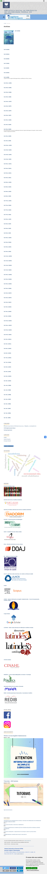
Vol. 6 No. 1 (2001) (7, 371)
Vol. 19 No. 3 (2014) (7, 168)
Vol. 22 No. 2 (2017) (7, 110)
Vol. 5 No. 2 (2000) (7, 376)
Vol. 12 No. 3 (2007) (7, 293)
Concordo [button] (29, 868)
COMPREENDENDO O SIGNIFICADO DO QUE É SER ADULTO (15, 834)
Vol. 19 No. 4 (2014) (7, 163)
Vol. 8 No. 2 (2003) (7, 348)
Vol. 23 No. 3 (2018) (7, 87)
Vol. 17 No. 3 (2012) (7, 205)
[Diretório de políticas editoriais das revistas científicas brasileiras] (14, 514)
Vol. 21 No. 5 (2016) (7, 129)
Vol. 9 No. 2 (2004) (7, 339)
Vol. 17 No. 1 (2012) (7, 214)
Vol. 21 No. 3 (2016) (7, 124)
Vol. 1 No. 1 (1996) (7, 417)
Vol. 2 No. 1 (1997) (7, 408)
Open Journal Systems (8, 809)
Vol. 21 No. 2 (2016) (7, 136)
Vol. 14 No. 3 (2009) (8, 260)
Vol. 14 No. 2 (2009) (8, 265)
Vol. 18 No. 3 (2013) (7, 186)
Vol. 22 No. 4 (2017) (7, 101)
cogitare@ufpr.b (20, 853)
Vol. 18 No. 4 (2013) (7, 182)
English (5, 437)
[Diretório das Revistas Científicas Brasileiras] (11, 503)
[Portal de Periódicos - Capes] (13, 491)
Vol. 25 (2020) (6, 72)
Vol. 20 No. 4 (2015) (8, 145)
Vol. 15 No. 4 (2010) (7, 237)
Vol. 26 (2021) (6, 68)
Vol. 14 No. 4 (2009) (8, 256)
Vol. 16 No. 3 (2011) (7, 223)
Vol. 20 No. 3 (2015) (7, 149)
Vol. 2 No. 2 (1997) (7, 399)
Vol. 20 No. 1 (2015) (7, 159)
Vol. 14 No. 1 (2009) (7, 269)
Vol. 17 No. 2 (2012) (7, 209)
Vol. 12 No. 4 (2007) (8, 325)
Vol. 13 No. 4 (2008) (8, 274)
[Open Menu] (4, 17)
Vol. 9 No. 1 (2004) (7, 343)
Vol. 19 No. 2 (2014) (7, 173)
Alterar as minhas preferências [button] (33, 870)
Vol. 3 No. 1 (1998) (7, 403)
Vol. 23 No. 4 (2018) (7, 83)
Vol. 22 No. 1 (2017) (7, 115)
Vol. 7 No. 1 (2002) (7, 362)
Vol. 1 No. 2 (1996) (7, 413)
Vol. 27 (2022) (6, 63)
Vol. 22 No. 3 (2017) (7, 106)
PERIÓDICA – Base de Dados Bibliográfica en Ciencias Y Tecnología (17, 674)
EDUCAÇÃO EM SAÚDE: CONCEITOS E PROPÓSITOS (14, 824)
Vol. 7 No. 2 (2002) (7, 357)
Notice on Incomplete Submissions (15, 736)
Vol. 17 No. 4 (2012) (7, 200)
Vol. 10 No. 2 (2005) (8, 329)
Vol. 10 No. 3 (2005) (8, 320)
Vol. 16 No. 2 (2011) (7, 228)
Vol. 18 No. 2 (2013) (7, 191)
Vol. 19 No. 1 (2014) (7, 177)
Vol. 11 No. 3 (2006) (7, 306)
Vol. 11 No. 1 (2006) (7, 316)
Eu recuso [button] (35, 868)
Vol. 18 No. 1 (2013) (7, 196)
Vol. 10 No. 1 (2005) (7, 334)
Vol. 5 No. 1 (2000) (7, 380)
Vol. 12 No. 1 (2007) (7, 302)
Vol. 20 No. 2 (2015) (7, 154)
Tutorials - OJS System (11, 781)
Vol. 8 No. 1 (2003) (7, 353)
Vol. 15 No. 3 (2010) (7, 242)
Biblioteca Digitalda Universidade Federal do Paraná (21, 12)
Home (5, 23)
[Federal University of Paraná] (20, 425)
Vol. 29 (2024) (6, 54)
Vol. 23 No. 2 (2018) (7, 92)
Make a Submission (9, 446)
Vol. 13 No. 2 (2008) (7, 283)
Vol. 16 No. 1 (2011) (7, 233)
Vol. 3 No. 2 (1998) (7, 394)
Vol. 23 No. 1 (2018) (7, 96)
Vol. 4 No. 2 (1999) (7, 385)
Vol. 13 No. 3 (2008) (7, 279)
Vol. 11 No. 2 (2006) (7, 311)
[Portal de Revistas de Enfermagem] (12, 524)
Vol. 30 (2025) (6, 49)
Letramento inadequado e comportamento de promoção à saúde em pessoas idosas (20, 831)
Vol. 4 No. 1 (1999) (7, 390)
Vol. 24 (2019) (6, 77)
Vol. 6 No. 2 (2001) (7, 366)
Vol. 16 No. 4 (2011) (7, 219)
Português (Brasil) (7, 440)
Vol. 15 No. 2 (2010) (7, 246)
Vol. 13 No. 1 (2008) (7, 288)
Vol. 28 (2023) (6, 58)
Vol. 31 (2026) (17, 30)
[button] (6, 868)
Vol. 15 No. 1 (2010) (7, 251)
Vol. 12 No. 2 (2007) (7, 297)
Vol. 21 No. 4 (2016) (7, 119)
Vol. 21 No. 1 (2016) (7, 140)
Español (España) (7, 439)
